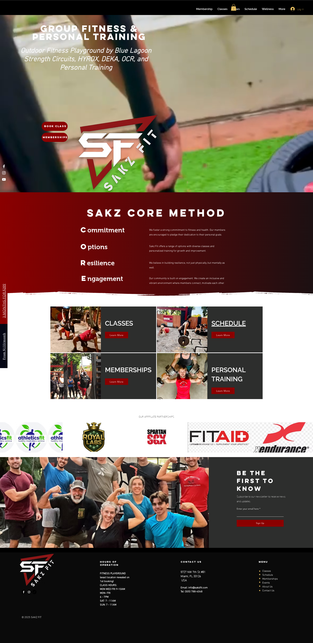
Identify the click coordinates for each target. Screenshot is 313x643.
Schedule (267, 575)
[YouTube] (4, 179)
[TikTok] (34, 592)
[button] (233, 7)
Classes (266, 571)
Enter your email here (248, 509)
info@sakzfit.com (198, 587)
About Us (267, 586)
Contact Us (268, 590)
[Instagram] (4, 173)
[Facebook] (4, 166)
